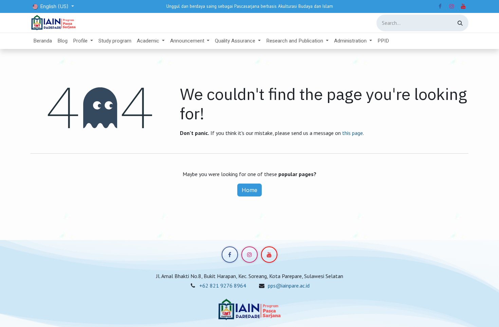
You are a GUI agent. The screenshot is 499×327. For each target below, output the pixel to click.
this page (352, 133)
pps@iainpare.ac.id (289, 285)
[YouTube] (463, 6)
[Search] (460, 23)
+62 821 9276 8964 (222, 285)
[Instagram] (451, 6)
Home (249, 190)
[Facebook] (440, 6)
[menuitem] (43, 41)
